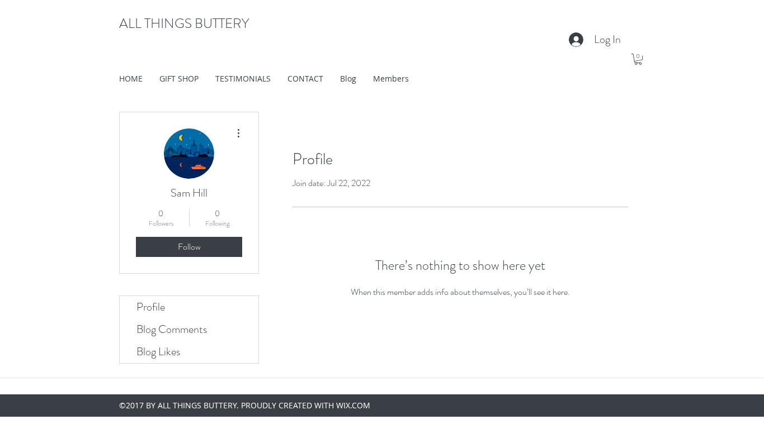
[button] (638, 59)
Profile (150, 307)
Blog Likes (158, 352)
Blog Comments (171, 329)
